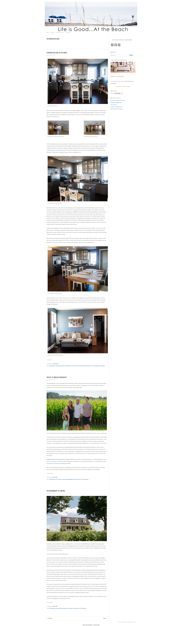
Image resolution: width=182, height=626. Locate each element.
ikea (76, 365)
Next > (105, 618)
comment (49, 359)
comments (50, 473)
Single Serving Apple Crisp (116, 102)
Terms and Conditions (87, 625)
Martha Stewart (51, 459)
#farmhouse (53, 365)
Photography (60, 32)
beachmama (77, 479)
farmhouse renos (70, 365)
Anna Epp (58, 479)
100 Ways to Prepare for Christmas (118, 100)
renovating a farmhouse (99, 365)
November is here (56, 491)
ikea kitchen (89, 365)
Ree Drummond (60, 459)
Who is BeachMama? (57, 377)
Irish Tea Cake (114, 104)
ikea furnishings (82, 365)
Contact (68, 32)
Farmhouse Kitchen (57, 53)
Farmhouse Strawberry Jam (116, 106)
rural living (75, 608)
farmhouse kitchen (60, 365)
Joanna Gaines (70, 459)
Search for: (113, 55)
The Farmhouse (84, 479)
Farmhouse (56, 363)
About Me (55, 477)
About (52, 32)
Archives (112, 93)
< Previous (49, 618)
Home (47, 32)
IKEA (75, 212)
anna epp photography (67, 479)
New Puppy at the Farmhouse (117, 108)
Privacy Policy (96, 625)
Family (70, 608)
